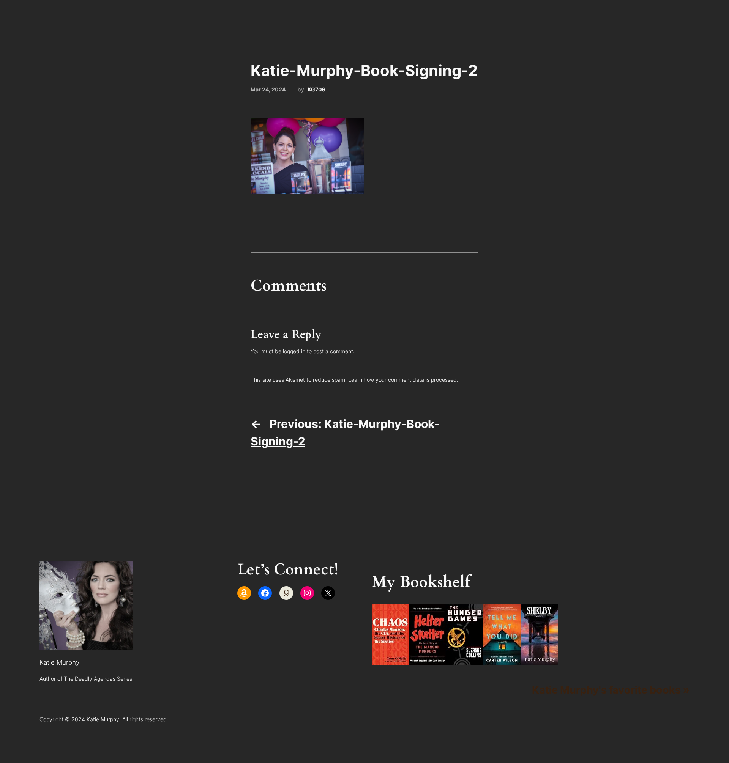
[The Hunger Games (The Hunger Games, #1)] (464, 661)
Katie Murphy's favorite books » (611, 690)
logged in (294, 351)
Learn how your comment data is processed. (403, 379)
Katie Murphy (59, 662)
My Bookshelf (421, 582)
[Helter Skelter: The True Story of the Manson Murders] (427, 661)
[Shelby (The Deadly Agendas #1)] (539, 661)
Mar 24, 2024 (268, 89)
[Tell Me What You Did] (502, 661)
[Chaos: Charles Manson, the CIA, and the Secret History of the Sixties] (390, 661)
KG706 (316, 89)
